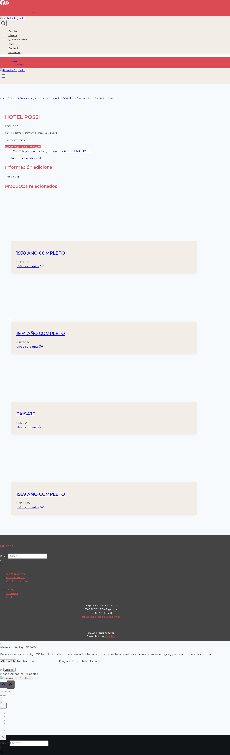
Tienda (12, 35)
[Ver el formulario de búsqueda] (3, 23)
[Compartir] (7, 691)
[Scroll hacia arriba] (3, 685)
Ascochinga (41, 151)
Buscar (4, 556)
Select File (9, 670)
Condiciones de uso (17, 581)
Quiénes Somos (18, 39)
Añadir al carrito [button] (28, 266)
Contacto (14, 48)
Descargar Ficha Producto (23, 146)
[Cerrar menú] (1, 700)
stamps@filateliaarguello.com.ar (101, 616)
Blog (11, 43)
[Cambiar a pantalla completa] (4, 691)
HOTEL (86, 151)
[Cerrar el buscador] (3, 737)
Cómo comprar (15, 577)
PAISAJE (25, 413)
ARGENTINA (72, 151)
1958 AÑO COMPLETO (40, 253)
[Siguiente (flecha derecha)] (4, 695)
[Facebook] (2, 4)
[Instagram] (7, 4)
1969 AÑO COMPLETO (40, 494)
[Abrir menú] (3, 76)
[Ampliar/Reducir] (1, 691)
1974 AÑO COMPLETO (40, 333)
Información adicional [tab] (26, 158)
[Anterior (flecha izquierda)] (1, 695)
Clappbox (110, 636)
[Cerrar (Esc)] (10, 691)
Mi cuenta (12, 593)
